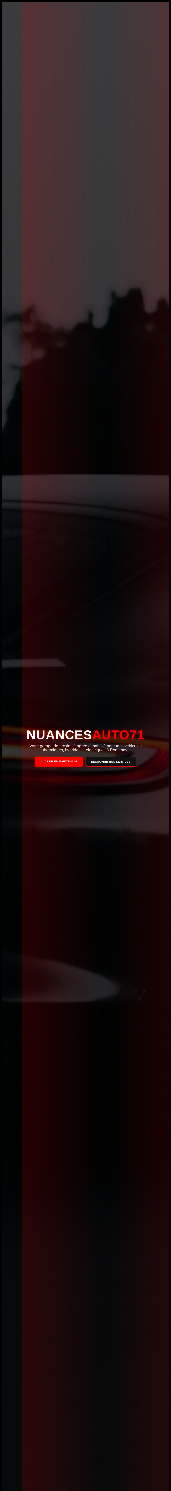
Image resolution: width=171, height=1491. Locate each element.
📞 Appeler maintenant (58, 761)
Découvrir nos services (110, 761)
